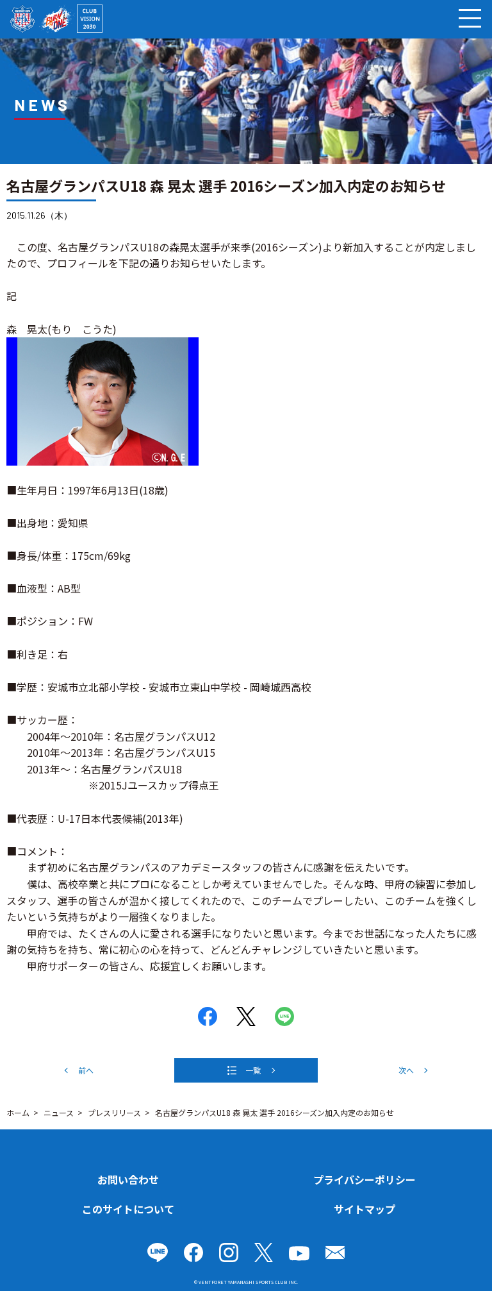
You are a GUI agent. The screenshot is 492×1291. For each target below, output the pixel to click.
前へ (86, 1070)
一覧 (253, 1070)
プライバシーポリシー (364, 1179)
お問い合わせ (128, 1179)
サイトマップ (364, 1209)
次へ (406, 1070)
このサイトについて (128, 1209)
